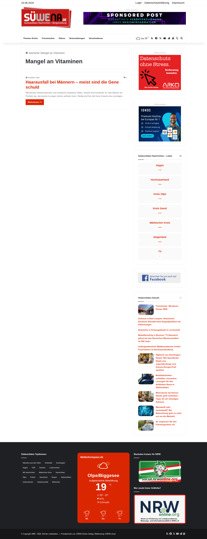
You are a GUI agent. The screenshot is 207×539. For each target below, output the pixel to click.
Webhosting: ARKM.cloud (105, 534)
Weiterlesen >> (35, 102)
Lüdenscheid (54, 468)
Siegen (54, 477)
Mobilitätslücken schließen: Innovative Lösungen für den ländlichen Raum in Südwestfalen (166, 381)
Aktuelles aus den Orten (32, 463)
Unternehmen (28, 482)
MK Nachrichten (29, 472)
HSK (33, 468)
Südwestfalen (66, 477)
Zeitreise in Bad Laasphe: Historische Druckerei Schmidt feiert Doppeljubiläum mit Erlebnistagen (159, 321)
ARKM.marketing (131, 10)
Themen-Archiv (30, 38)
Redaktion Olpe (34, 78)
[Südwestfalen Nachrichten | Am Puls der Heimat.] (46, 17)
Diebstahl (48, 463)
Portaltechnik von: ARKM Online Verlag (77, 534)
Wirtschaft (56, 482)
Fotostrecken (48, 38)
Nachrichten (60, 472)
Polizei (32, 477)
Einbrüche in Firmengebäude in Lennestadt (159, 330)
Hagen (25, 468)
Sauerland (43, 477)
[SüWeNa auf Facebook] (159, 281)
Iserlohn (42, 468)
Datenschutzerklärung (156, 2)
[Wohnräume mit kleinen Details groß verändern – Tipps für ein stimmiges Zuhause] (146, 396)
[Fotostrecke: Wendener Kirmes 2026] (146, 309)
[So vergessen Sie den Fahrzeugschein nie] (146, 425)
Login (138, 2)
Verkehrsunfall (42, 482)
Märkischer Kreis (45, 472)
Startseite (33, 53)
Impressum (178, 2)
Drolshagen (60, 463)
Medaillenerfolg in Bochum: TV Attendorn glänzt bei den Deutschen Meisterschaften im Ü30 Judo (158, 338)
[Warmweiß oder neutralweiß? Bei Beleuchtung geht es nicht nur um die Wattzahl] (146, 411)
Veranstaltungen (77, 38)
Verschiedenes (96, 38)
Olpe (24, 477)
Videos (62, 38)
